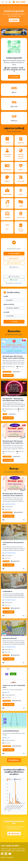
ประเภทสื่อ (6, 312)
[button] (2, 2)
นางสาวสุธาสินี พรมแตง (10, 553)
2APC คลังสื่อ (20, 2)
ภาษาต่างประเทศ (8, 512)
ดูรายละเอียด (9, 375)
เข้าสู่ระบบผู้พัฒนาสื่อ (15, 263)
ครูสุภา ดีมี (6, 692)
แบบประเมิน (15, 77)
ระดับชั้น (6, 296)
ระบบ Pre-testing (14, 276)
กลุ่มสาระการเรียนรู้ (9, 304)
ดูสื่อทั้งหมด (15, 267)
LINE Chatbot (18, 283)
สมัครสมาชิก (15, 258)
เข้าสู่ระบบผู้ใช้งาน (15, 254)
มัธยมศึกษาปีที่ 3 (19, 512)
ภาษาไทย (6, 561)
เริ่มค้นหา (15, 20)
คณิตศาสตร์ (7, 700)
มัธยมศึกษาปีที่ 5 (17, 700)
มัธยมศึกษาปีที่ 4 (16, 561)
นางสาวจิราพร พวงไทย (9, 504)
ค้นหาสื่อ (15, 322)
